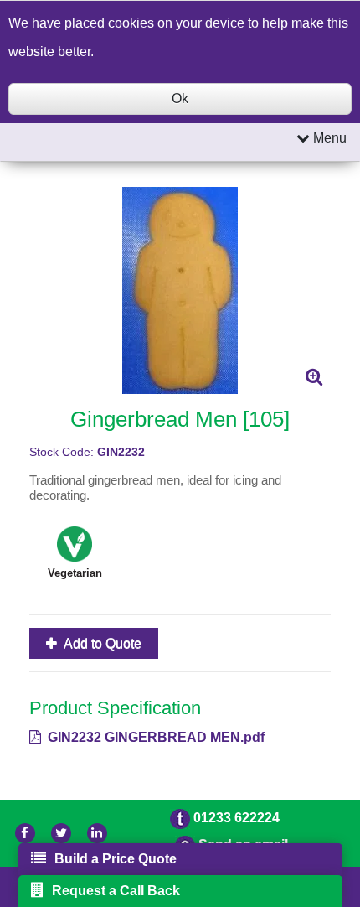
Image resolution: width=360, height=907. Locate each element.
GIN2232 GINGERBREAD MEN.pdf (154, 737)
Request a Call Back (116, 891)
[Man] (180, 290)
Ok (180, 98)
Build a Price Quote (115, 859)
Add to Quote (101, 643)
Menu (328, 138)
